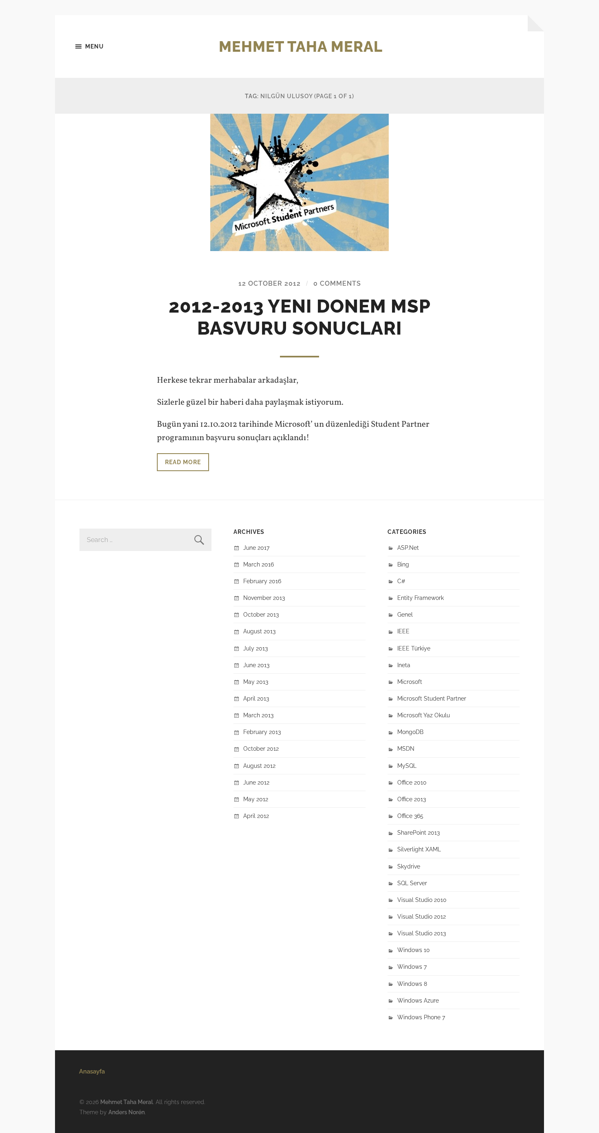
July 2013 (255, 648)
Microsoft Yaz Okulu (423, 715)
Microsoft (409, 681)
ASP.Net (408, 547)
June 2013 (256, 664)
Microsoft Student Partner (431, 698)
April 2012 (256, 815)
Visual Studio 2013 (421, 933)
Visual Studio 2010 (422, 899)
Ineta (403, 664)
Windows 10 (413, 949)
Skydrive (408, 866)
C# (401, 581)
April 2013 (256, 698)
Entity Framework (420, 597)
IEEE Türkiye (413, 648)
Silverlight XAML (419, 849)
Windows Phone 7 (421, 1017)
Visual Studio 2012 (421, 916)
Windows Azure (418, 1000)
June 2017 (256, 547)
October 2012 (261, 748)
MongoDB (410, 731)
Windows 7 (412, 966)
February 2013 (262, 731)
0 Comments (337, 283)
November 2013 (264, 597)
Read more (183, 461)
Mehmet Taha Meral (301, 46)
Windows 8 (412, 983)
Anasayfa (92, 1071)
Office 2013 (411, 799)
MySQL (406, 765)
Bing (403, 564)
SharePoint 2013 (418, 832)
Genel (405, 614)
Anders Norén (126, 1112)
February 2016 (262, 581)
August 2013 (259, 631)
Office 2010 (412, 782)
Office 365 (410, 815)
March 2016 (258, 564)
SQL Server (412, 883)
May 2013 (255, 681)
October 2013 (261, 614)
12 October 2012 (269, 283)
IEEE (403, 631)
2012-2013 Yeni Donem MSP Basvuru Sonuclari (300, 317)
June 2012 (256, 782)
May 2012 (255, 799)
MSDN (405, 748)
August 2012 (259, 765)
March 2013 (258, 715)
